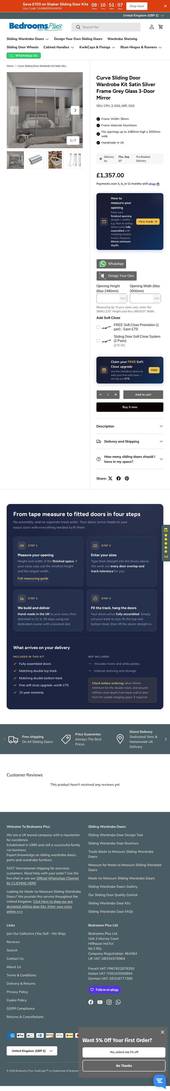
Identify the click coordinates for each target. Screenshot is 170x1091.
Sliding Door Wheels (23, 47)
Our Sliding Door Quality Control (112, 895)
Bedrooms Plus (24, 1070)
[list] (45, 110)
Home (10, 66)
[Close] (163, 1032)
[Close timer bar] (165, 6)
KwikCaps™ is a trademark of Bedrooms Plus (60, 1070)
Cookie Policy (17, 1000)
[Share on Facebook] (118, 478)
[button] (160, 26)
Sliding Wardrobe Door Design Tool (115, 835)
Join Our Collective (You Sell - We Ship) (36, 933)
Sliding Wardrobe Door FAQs (110, 911)
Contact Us (15, 958)
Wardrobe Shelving (122, 39)
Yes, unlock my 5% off (124, 1052)
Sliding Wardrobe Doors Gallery (113, 886)
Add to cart (143, 394)
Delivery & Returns (21, 983)
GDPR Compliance (21, 1008)
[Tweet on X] (110, 478)
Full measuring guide (33, 578)
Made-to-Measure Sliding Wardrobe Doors (121, 878)
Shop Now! (137, 6)
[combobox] (106, 27)
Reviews (13, 942)
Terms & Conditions (21, 975)
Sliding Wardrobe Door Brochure (113, 843)
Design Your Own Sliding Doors (78, 39)
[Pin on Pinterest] (127, 478)
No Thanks (124, 1066)
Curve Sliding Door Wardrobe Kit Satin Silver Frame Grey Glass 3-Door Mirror (42, 66)
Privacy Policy (17, 992)
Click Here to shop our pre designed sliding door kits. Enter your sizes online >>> (40, 906)
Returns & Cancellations (25, 1017)
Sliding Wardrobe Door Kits (109, 903)
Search (12, 950)
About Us (14, 967)
